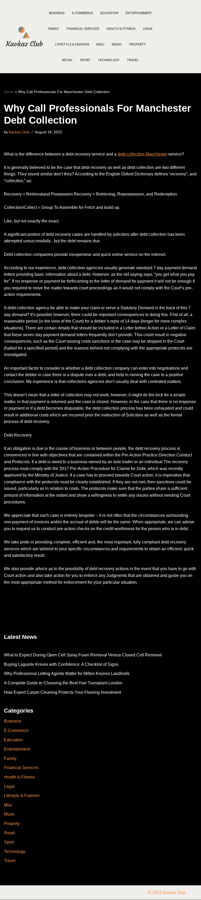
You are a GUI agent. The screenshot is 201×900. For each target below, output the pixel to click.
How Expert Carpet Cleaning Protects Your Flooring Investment (62, 692)
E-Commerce (82, 13)
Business (57, 13)
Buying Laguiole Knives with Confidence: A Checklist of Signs (61, 664)
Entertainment (139, 13)
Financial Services (82, 29)
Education (109, 13)
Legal (148, 29)
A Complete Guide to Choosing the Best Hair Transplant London (63, 683)
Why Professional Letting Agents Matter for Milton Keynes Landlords (67, 673)
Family (53, 29)
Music (117, 44)
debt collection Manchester (142, 154)
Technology (109, 60)
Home (9, 92)
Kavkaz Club (19, 132)
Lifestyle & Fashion (72, 44)
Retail (67, 60)
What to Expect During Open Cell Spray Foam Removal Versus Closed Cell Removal (83, 655)
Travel (133, 60)
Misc (100, 44)
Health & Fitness (121, 29)
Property (137, 44)
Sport (85, 60)
